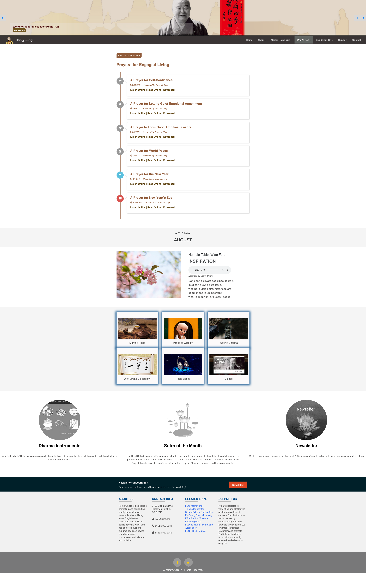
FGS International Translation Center (194, 507)
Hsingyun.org (23, 40)
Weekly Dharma (229, 342)
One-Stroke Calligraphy (137, 378)
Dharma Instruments (59, 445)
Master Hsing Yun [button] (280, 40)
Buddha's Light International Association (199, 526)
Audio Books (183, 378)
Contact (356, 40)
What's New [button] (303, 40)
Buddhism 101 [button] (324, 40)
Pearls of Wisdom (129, 55)
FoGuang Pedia (193, 521)
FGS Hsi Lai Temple (195, 530)
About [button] (261, 40)
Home (249, 40)
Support (342, 40)
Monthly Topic (137, 342)
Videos (229, 378)
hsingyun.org (183, 553)
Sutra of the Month (183, 445)
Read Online (154, 89)
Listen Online (137, 89)
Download (169, 89)
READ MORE (19, 30)
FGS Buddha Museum (196, 518)
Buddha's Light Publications (199, 512)
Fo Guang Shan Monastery (198, 515)
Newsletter (306, 445)
